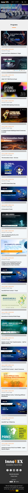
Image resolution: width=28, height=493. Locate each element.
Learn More (12, 490)
